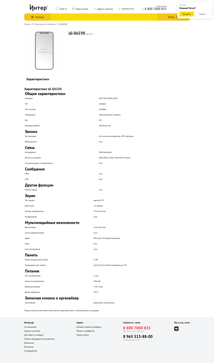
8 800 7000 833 (137, 327)
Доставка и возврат (33, 334)
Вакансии (29, 342)
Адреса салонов (105, 8)
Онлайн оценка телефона (88, 326)
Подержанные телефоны (45, 24)
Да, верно (186, 14)
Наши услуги (82, 8)
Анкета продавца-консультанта (39, 338)
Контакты (28, 346)
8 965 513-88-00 (138, 336)
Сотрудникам (30, 350)
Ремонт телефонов (85, 330)
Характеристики (37, 79)
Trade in (63, 8)
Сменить (202, 14)
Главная (27, 24)
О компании (30, 326)
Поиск (171, 17)
